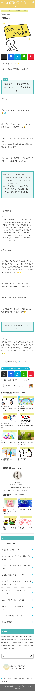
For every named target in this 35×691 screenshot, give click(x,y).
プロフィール (8, 543)
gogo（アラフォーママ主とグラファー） (16, 607)
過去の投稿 (7, 622)
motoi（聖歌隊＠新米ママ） (13, 600)
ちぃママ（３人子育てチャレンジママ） (16, 567)
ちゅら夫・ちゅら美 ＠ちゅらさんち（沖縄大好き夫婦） (16, 582)
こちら (19, 362)
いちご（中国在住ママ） (12, 616)
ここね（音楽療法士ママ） (13, 575)
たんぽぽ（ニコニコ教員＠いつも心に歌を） (16, 592)
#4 (5, 113)
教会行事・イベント (11, 550)
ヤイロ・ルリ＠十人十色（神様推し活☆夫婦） (14, 10)
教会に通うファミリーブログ (17, 5)
